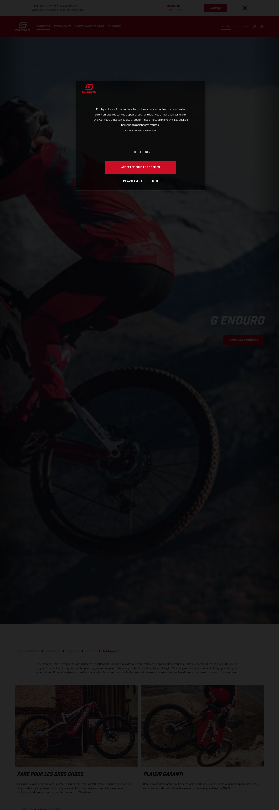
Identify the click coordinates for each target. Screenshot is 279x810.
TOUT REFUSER (140, 152)
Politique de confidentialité (134, 130)
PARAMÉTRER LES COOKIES (140, 181)
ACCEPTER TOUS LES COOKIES (140, 167)
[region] (140, 135)
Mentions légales (150, 130)
